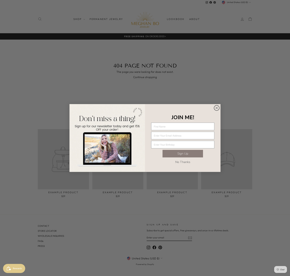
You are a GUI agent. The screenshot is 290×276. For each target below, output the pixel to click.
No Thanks (182, 162)
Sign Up (182, 154)
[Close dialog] (216, 108)
